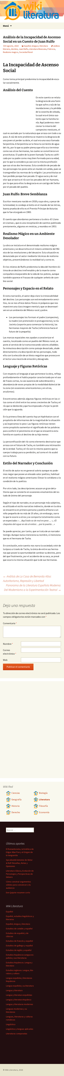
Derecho (15, 812)
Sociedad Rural (26, 52)
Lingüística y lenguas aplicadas (19, 1029)
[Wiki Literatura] (32, 11)
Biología (43, 793)
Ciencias (15, 793)
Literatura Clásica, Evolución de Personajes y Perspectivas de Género (20, 873)
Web (5, 659)
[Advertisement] (19, 112)
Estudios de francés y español (19, 941)
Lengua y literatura (14, 990)
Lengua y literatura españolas (19, 995)
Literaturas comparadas (16, 1033)
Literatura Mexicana (37, 49)
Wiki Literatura (11, 1070)
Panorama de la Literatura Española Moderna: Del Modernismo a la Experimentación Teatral (32, 587)
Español (9, 911)
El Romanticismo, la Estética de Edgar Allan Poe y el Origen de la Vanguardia (20, 852)
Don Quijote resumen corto (18, 892)
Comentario (10, 623)
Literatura (44, 799)
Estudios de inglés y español (18, 950)
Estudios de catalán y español (19, 928)
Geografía (16, 799)
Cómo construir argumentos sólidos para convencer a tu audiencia (18, 884)
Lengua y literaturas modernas (19, 1004)
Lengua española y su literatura (20, 985)
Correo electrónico (9, 652)
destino (14, 49)
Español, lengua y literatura (36, 46)
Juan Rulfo (23, 49)
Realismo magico (10, 52)
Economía (44, 812)
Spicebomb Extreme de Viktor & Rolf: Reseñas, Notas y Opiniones (19, 863)
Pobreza (51, 49)
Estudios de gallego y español (19, 945)
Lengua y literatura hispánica (18, 999)
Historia (15, 806)
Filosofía (43, 806)
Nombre (8, 643)
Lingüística (10, 1024)
